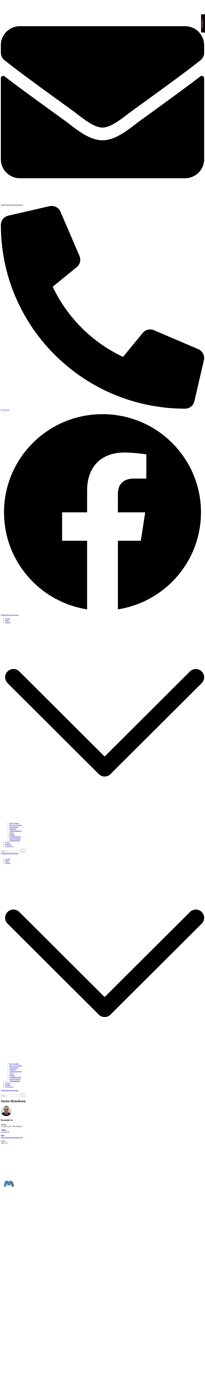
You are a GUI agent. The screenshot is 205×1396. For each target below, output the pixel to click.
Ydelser (7, 622)
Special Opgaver (15, 839)
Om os (7, 842)
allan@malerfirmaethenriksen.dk (12, 1137)
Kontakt (8, 844)
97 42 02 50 (9, 846)
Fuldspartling (13, 827)
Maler (7, 620)
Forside (7, 619)
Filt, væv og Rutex (15, 825)
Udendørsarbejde (15, 837)
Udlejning (12, 829)
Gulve (11, 833)
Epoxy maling (14, 823)
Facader (12, 835)
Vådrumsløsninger (15, 831)
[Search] (23, 851)
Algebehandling (14, 840)
